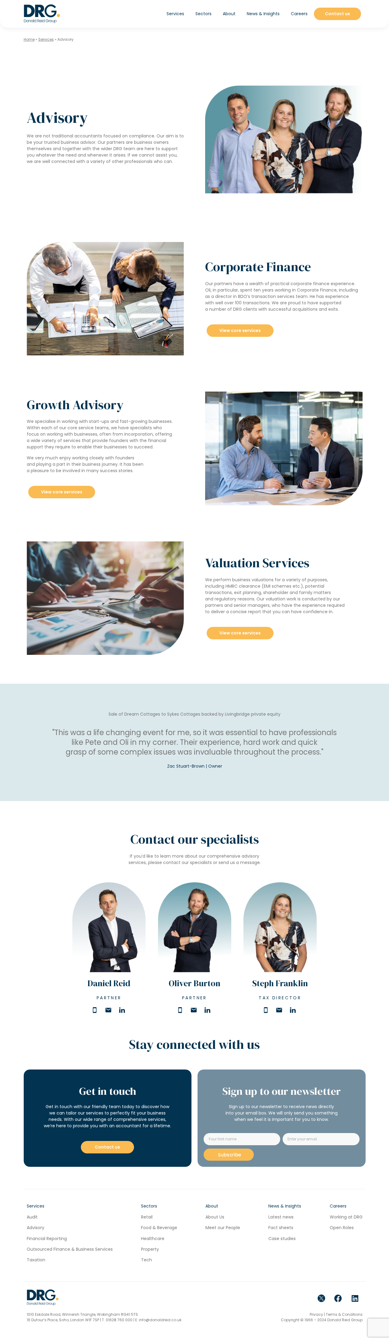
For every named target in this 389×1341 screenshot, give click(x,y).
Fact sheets (280, 1228)
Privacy (316, 1314)
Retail (147, 1217)
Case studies (282, 1239)
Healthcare (152, 1239)
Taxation (36, 1260)
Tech (146, 1260)
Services (46, 39)
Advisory (35, 1228)
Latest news (281, 1217)
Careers (299, 14)
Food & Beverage (159, 1228)
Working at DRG (346, 1217)
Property (150, 1249)
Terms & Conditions (344, 1314)
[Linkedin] (355, 1298)
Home (29, 39)
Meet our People (222, 1228)
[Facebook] (338, 1298)
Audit (32, 1217)
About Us (214, 1217)
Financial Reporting (47, 1239)
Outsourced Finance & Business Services (70, 1249)
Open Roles (342, 1228)
